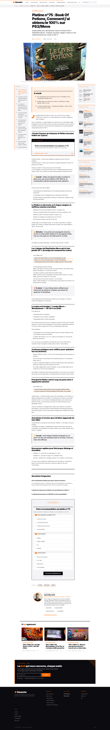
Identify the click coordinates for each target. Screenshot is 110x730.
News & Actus (52, 2)
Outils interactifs (84, 693)
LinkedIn (47, 585)
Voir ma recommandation (53, 573)
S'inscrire (46, 674)
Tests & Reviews (34, 2)
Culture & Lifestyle (50, 702)
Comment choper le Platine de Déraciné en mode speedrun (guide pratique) (51, 389)
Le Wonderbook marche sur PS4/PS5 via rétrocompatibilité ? (49, 494)
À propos (16, 711)
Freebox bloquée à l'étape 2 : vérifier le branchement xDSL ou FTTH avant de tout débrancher (88, 115)
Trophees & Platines (61, 2)
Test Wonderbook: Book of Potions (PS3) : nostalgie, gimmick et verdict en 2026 (52, 261)
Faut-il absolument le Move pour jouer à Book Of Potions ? (49, 480)
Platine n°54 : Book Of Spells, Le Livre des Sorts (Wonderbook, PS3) (49, 257)
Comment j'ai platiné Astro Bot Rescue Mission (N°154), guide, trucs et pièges (52, 391)
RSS (82, 698)
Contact (16, 714)
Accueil (16, 5)
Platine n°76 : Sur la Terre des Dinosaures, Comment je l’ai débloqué (49, 259)
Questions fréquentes (22, 147)
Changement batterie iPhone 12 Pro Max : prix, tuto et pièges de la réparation (89, 134)
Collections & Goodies (72, 2)
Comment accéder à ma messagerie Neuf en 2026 (89, 124)
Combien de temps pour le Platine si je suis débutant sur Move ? (50, 490)
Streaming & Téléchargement (52, 704)
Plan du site (17, 720)
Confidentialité (17, 718)
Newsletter (83, 696)
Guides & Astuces (43, 2)
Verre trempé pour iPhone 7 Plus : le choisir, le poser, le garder (88, 143)
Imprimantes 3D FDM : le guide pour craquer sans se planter (89, 152)
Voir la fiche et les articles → (50, 614)
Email (54, 585)
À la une (27, 2)
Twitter (40, 585)
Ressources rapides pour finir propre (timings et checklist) (22, 143)
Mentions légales (18, 716)
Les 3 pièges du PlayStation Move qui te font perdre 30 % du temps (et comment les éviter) (22, 107)
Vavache (18, 2)
